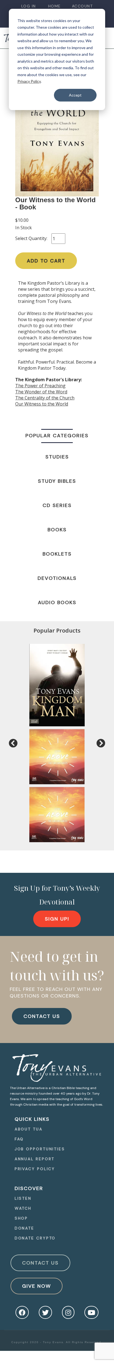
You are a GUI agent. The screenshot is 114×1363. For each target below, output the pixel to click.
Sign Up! (57, 919)
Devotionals (57, 578)
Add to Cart (46, 260)
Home (54, 6)
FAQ (19, 1139)
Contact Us (40, 1263)
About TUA (29, 1129)
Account (82, 6)
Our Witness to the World (41, 404)
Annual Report (35, 1158)
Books (57, 529)
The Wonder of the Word (41, 392)
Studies (57, 457)
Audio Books (57, 602)
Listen (23, 1198)
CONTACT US (42, 1016)
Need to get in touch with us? (57, 966)
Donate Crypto (35, 1238)
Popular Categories (57, 435)
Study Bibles (57, 481)
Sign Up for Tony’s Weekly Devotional (57, 894)
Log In (28, 6)
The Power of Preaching (40, 386)
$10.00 (21, 220)
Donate (24, 1228)
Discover (29, 1188)
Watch (23, 1208)
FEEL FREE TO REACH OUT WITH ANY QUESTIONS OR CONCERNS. (56, 992)
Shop (21, 1218)
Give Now (36, 1286)
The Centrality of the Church (44, 398)
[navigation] (29, 6)
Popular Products (57, 630)
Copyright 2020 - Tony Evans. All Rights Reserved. (57, 1342)
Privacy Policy (29, 81)
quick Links (32, 1119)
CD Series (57, 505)
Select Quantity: (31, 238)
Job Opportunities (40, 1148)
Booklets (57, 554)
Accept (75, 95)
